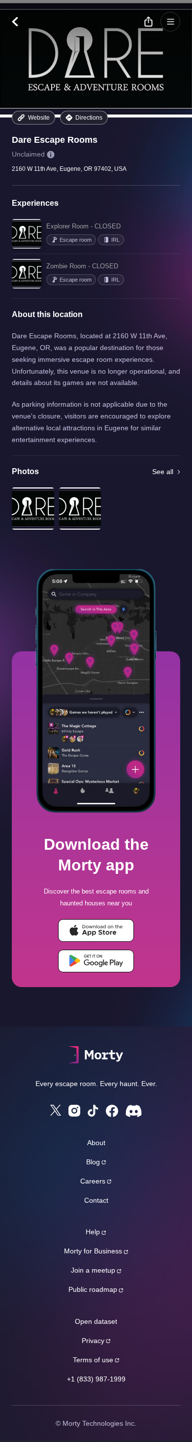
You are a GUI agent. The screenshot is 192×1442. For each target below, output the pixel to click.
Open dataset (96, 1321)
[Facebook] (112, 1111)
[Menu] (170, 22)
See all (162, 472)
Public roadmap (92, 1289)
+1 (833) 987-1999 (96, 1379)
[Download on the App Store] (96, 930)
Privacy (93, 1341)
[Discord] (134, 1111)
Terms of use (93, 1360)
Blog (93, 1162)
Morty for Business (93, 1251)
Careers (92, 1181)
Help (93, 1232)
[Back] (20, 22)
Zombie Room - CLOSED (82, 266)
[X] (55, 1110)
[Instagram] (74, 1111)
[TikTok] (93, 1111)
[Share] (148, 21)
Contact (96, 1200)
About (96, 1143)
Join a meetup (93, 1270)
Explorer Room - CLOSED (83, 226)
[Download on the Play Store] (96, 961)
